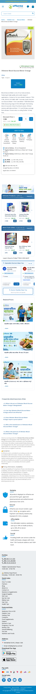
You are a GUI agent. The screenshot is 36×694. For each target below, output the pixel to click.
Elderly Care (5, 600)
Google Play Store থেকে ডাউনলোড (11, 168)
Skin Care (5, 596)
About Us (5, 588)
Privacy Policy (7, 687)
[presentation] (4, 210)
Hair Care (5, 602)
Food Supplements (8, 619)
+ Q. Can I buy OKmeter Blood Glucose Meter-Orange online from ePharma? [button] (17, 411)
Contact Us (5, 590)
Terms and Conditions (26, 687)
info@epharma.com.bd (15, 646)
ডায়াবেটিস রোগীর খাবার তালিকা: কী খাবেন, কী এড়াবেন (16, 352)
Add (15, 221)
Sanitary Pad (6, 615)
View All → (30, 196)
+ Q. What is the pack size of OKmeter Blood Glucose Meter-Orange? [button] (16, 432)
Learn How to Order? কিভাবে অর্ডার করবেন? (16, 258)
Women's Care (6, 623)
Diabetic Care (6, 613)
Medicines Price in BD (8, 611)
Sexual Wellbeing (7, 629)
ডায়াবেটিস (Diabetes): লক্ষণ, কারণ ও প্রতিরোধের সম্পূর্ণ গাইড (17, 382)
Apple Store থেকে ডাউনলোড (9, 170)
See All (30, 263)
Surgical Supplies (7, 594)
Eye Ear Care (6, 598)
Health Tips (5, 604)
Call (17, 284)
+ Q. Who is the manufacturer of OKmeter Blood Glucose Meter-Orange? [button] (17, 425)
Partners (4, 584)
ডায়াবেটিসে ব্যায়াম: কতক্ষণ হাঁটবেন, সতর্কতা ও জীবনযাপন (16, 324)
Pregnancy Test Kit (8, 625)
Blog (3, 586)
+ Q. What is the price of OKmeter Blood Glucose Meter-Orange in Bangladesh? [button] (17, 404)
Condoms (5, 617)
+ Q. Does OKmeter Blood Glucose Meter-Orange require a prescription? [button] (15, 418)
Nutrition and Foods (8, 633)
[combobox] (18, 13)
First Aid (4, 631)
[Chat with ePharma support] (28, 6)
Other (3, 75)
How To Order (6, 582)
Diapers (4, 621)
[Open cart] (33, 6)
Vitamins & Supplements (9, 592)
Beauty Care (6, 627)
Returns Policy (15, 687)
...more (6, 328)
